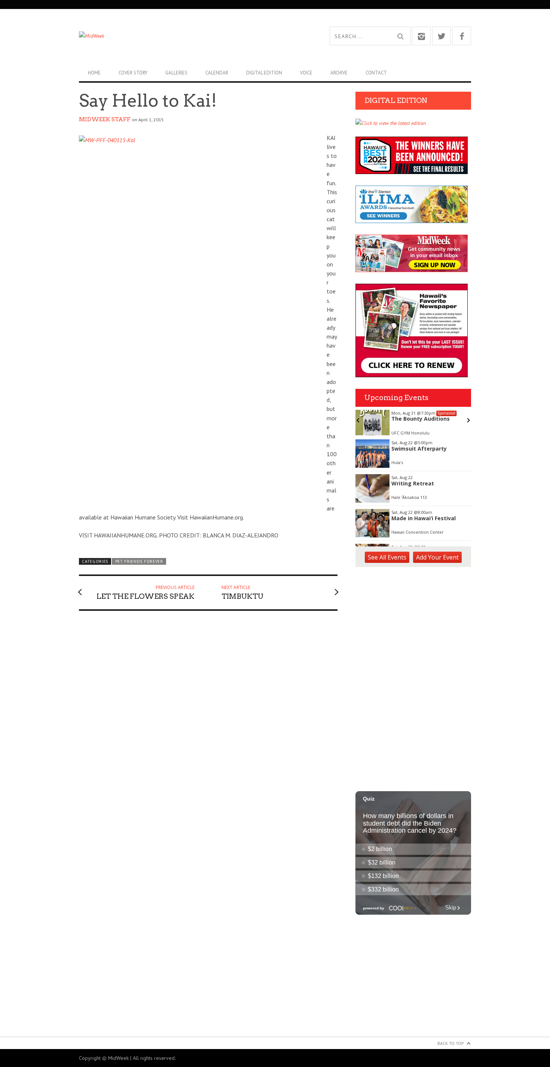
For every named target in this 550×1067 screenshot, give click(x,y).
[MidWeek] (177, 35)
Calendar (216, 73)
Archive (339, 73)
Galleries (176, 73)
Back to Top (450, 1043)
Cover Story (133, 73)
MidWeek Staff (105, 119)
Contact (376, 73)
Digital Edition (264, 73)
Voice (306, 73)
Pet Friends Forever (139, 561)
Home (94, 73)
